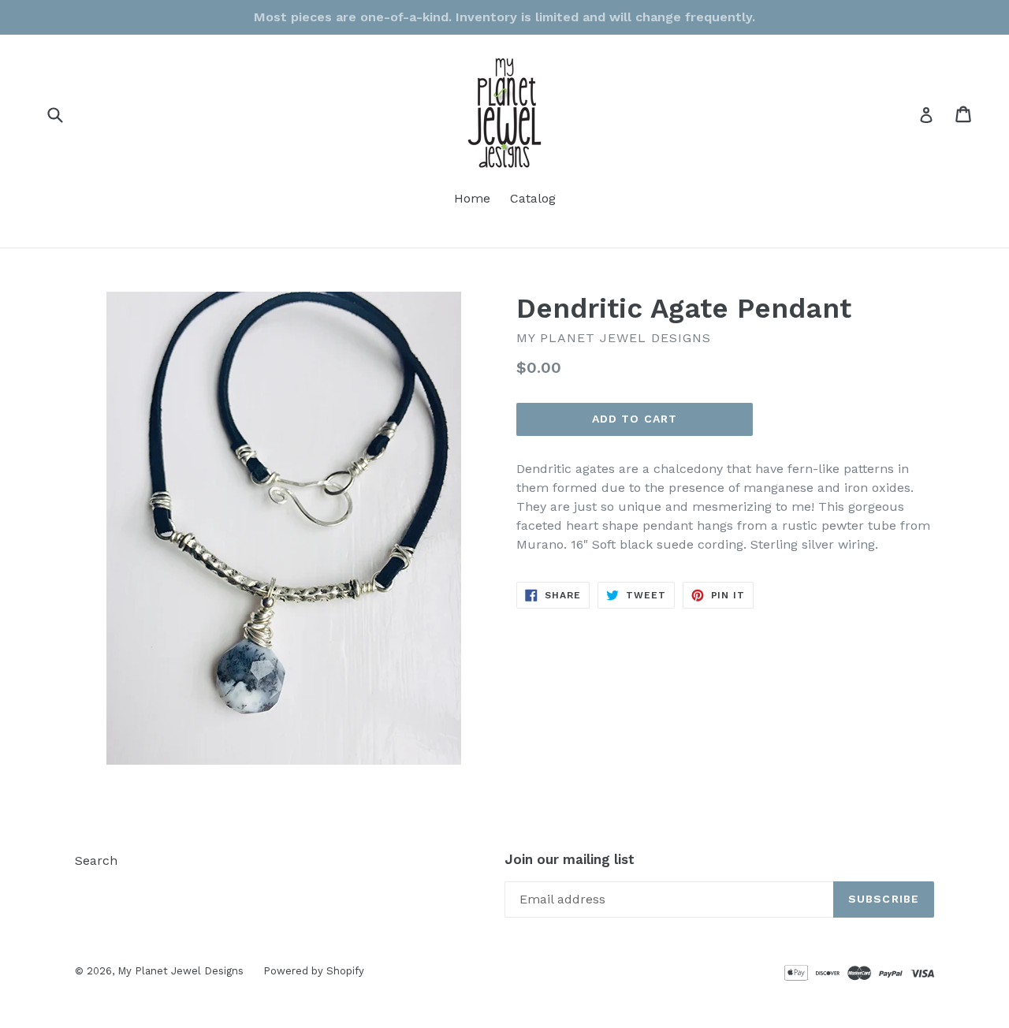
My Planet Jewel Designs (180, 971)
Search (96, 860)
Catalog (533, 198)
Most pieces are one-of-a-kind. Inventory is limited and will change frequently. (504, 16)
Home (472, 198)
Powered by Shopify (313, 971)
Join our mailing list (569, 859)
